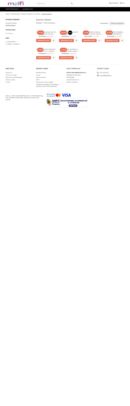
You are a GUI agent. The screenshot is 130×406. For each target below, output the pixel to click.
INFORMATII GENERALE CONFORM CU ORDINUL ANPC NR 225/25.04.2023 (47, 85)
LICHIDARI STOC (27, 9)
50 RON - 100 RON (12, 44)
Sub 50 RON (11, 42)
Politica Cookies (10, 80)
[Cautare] (72, 3)
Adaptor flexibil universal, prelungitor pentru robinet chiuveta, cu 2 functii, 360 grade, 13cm (92, 33)
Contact (8, 82)
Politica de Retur (41, 77)
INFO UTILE (10, 69)
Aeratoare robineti (11, 23)
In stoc (9, 33)
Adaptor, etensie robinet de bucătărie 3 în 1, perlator (46, 50)
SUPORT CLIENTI (42, 69)
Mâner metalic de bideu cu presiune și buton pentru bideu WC (69, 50)
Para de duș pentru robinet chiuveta (69, 33)
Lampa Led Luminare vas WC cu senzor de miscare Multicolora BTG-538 (46, 33)
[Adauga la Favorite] (53, 40)
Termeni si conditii (11, 75)
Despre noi (9, 72)
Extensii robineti (10, 25)
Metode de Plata (41, 72)
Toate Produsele (12, 9)
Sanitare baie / (16, 14)
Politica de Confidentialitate (14, 77)
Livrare (38, 75)
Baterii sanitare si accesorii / (32, 14)
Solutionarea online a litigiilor (45, 82)
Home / (8, 14)
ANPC (38, 80)
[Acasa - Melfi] (16, 4)
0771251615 (104, 73)
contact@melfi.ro (105, 75)
